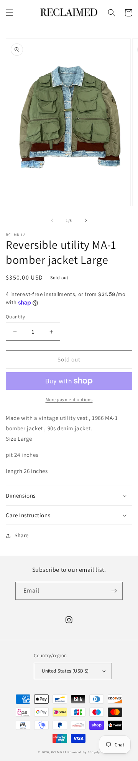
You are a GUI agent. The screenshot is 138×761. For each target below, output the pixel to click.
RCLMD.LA (59, 752)
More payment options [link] (69, 399)
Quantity (15, 316)
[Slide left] (52, 220)
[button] (9, 12)
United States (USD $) (65, 671)
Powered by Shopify (83, 752)
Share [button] (22, 535)
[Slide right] (85, 220)
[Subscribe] (113, 591)
